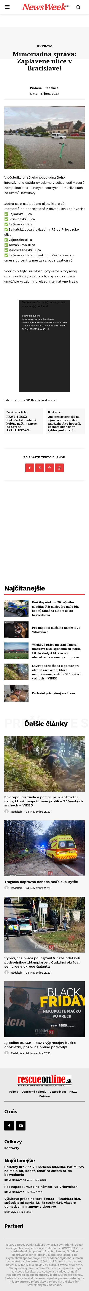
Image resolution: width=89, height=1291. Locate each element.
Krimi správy (13, 1180)
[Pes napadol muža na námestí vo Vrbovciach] (16, 629)
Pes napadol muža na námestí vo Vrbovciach (41, 1187)
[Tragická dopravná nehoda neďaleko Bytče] (44, 848)
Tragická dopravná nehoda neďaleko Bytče (41, 882)
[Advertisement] (44, 533)
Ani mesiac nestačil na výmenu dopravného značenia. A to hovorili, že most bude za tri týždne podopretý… (64, 423)
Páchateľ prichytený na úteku (53, 693)
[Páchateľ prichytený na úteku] (16, 693)
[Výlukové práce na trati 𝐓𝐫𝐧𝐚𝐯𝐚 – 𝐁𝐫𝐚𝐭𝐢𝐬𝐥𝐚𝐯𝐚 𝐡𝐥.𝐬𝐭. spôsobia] (16, 650)
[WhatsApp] (59, 467)
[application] (44, 346)
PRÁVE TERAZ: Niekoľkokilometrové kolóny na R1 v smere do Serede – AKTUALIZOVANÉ (21, 423)
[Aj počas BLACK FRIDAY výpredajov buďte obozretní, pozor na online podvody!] (44, 1009)
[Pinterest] (49, 467)
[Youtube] (20, 1125)
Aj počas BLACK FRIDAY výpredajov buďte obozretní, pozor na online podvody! (40, 1045)
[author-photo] (7, 811)
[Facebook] (29, 467)
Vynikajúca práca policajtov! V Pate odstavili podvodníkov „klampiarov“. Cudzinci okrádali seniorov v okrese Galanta (42, 962)
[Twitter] (39, 467)
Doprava (44, 45)
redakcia (51, 88)
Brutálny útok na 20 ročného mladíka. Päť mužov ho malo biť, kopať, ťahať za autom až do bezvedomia (55, 608)
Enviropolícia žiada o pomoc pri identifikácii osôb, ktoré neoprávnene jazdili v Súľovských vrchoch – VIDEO (56, 672)
